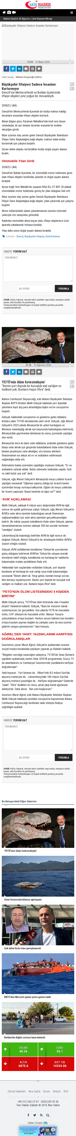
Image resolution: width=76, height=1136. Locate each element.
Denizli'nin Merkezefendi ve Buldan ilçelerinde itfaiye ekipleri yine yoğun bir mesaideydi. (31, 94)
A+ (72, 84)
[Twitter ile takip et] (34, 1115)
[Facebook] (6, 69)
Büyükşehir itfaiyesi (34, 236)
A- (72, 88)
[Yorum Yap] (39, 69)
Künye (46, 1091)
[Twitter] (13, 69)
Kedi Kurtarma (53, 236)
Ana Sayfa (34, 1091)
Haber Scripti (35, 1123)
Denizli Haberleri (17, 1091)
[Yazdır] (32, 69)
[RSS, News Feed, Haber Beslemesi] (41, 1115)
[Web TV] (13, 12)
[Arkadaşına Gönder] (26, 69)
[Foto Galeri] (9, 12)
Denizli (20, 236)
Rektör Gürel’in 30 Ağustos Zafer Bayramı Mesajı (28, 18)
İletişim (57, 1091)
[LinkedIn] (19, 69)
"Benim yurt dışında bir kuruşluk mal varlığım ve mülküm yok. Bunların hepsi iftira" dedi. (31, 387)
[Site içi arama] (48, 1115)
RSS (66, 1091)
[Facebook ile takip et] (28, 1115)
